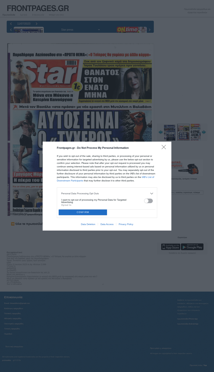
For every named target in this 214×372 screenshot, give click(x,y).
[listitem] (107, 193)
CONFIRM (83, 212)
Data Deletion (88, 224)
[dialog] (107, 186)
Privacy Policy (126, 224)
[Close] (165, 148)
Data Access (107, 224)
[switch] (148, 201)
